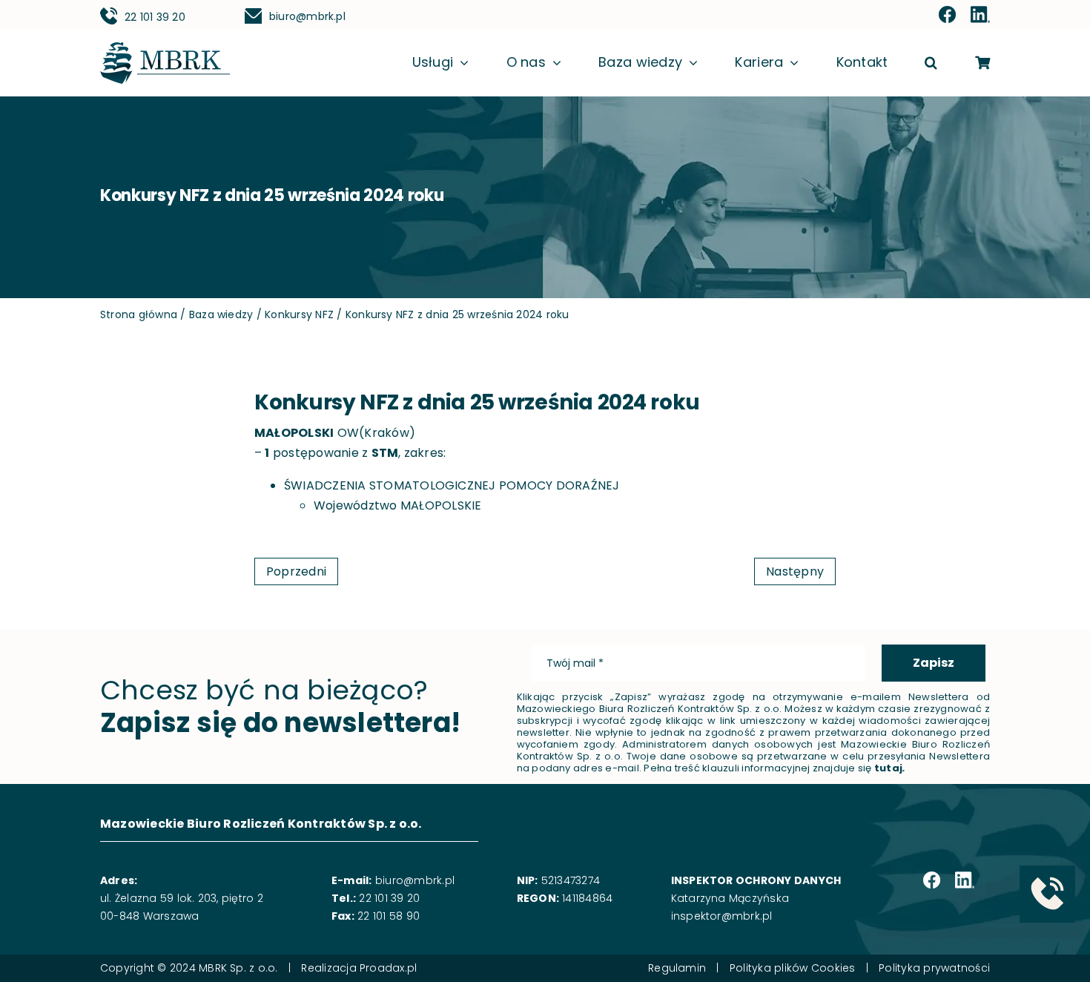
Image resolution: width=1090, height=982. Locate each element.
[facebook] (947, 15)
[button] (931, 63)
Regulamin (677, 967)
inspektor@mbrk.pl (722, 916)
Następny (795, 571)
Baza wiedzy (221, 314)
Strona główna (138, 314)
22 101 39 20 (155, 17)
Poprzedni (296, 571)
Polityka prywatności (934, 967)
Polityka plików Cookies (793, 967)
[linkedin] (980, 15)
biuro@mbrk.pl (307, 16)
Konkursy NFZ (299, 314)
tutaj (888, 768)
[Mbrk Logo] (165, 47)
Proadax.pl (388, 967)
